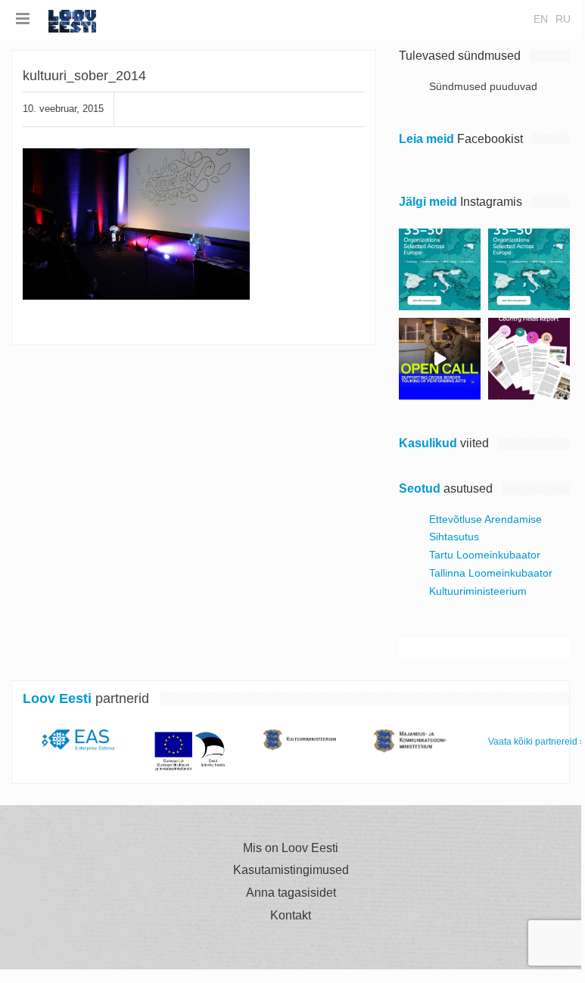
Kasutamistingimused (291, 870)
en (541, 19)
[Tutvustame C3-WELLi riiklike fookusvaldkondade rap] (529, 359)
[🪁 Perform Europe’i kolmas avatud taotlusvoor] (440, 359)
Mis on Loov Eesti (290, 848)
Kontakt (290, 916)
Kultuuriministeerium (478, 591)
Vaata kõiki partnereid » (536, 741)
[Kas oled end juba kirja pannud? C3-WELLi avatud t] (529, 269)
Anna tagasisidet (291, 893)
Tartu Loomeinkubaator (484, 555)
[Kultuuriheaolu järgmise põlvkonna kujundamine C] (440, 269)
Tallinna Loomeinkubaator (490, 573)
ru (563, 19)
